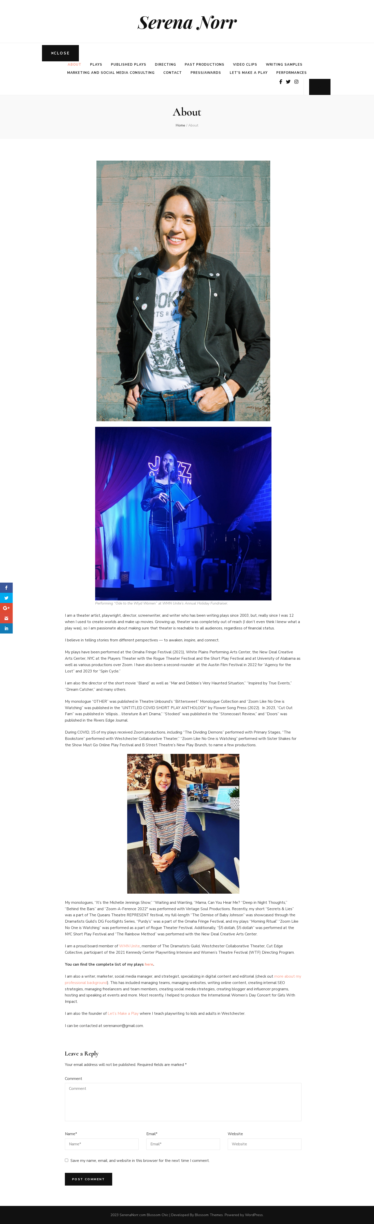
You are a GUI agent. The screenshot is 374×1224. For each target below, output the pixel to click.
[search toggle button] (320, 87)
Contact (172, 73)
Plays (96, 64)
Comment (73, 1078)
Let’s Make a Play (249, 73)
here (149, 964)
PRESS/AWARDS (206, 73)
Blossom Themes (209, 1215)
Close (62, 53)
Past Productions (205, 64)
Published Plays (128, 64)
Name (71, 1133)
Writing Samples (284, 64)
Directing (165, 64)
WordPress (254, 1215)
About (74, 64)
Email (151, 1133)
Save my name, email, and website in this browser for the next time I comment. (140, 1160)
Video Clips (245, 64)
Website (235, 1133)
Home (180, 125)
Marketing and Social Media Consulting (111, 73)
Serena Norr (187, 21)
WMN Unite (129, 946)
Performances (291, 73)
